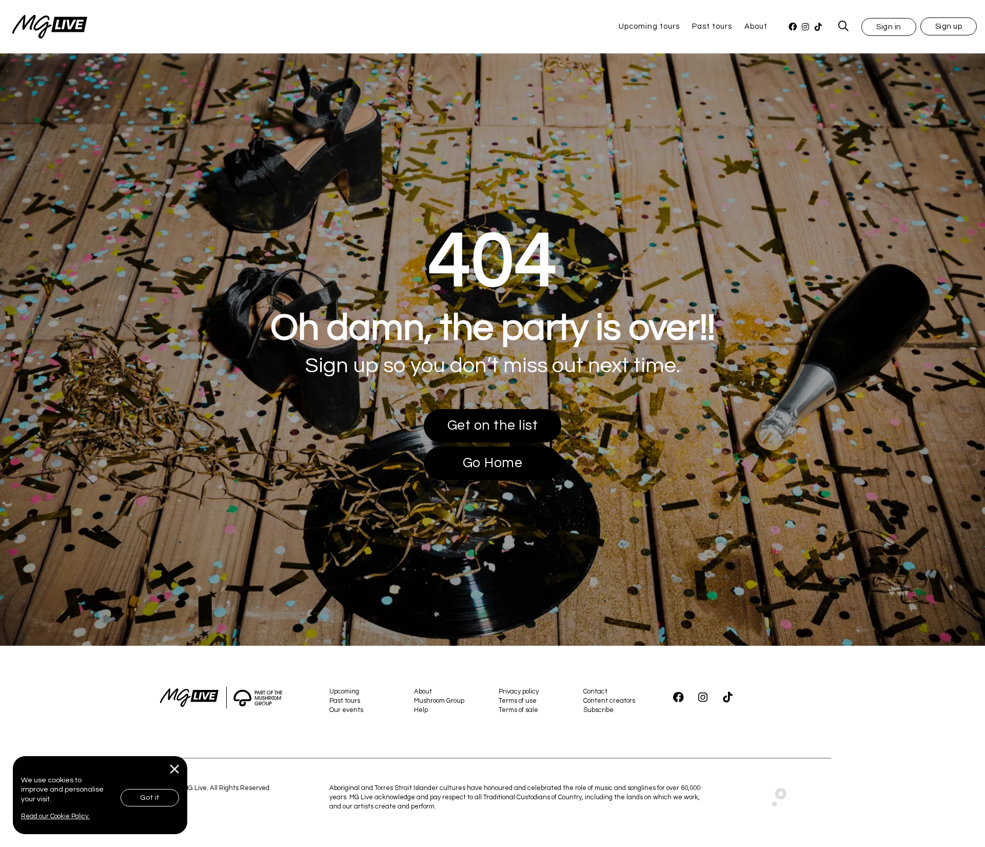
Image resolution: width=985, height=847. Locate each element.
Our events (346, 710)
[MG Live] (43, 26)
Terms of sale (518, 710)
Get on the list (492, 425)
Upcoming (344, 691)
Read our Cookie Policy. (55, 816)
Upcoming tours (649, 26)
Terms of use (518, 700)
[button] (888, 26)
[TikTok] (818, 27)
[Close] (175, 769)
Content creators (609, 700)
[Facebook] (792, 27)
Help (421, 710)
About (755, 26)
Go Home (493, 463)
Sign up (948, 26)
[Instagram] (805, 27)
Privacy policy (519, 691)
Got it (150, 797)
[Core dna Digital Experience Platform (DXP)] (774, 794)
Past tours (712, 26)
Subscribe (598, 710)
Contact (595, 691)
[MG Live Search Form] (844, 26)
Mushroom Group (439, 700)
